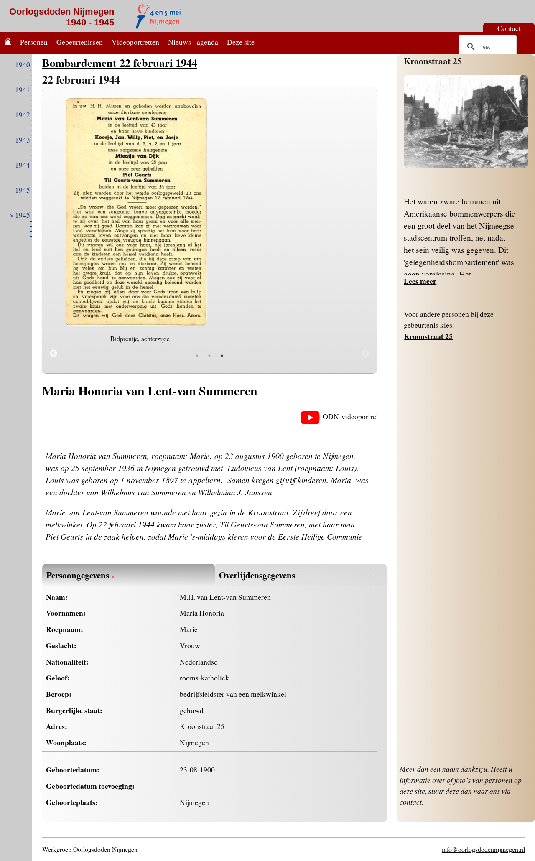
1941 (22, 89)
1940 (22, 64)
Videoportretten (135, 42)
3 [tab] (222, 356)
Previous (53, 353)
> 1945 (19, 215)
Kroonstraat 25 (433, 60)
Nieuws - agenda (193, 42)
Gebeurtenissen (79, 42)
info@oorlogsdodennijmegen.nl (483, 849)
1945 (22, 190)
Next (365, 353)
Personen (34, 42)
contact (411, 802)
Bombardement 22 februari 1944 (119, 62)
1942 (22, 115)
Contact (509, 28)
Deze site (241, 42)
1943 (22, 140)
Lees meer (420, 280)
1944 (22, 165)
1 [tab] (197, 356)
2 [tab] (209, 356)
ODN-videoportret (350, 416)
